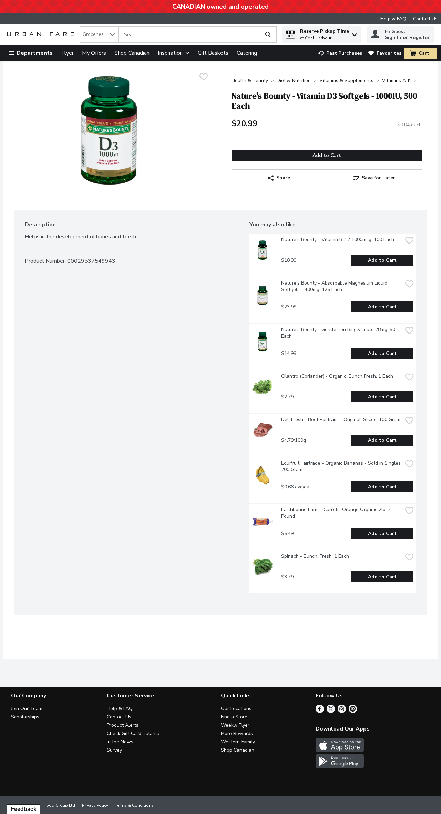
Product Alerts (123, 725)
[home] (42, 34)
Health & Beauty (250, 80)
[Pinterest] (353, 711)
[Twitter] (331, 711)
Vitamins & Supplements (346, 80)
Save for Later (378, 178)
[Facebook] (320, 711)
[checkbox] (203, 77)
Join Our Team (26, 708)
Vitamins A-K (396, 80)
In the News (120, 741)
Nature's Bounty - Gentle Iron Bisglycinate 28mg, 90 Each (339, 332)
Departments (35, 53)
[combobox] (99, 34)
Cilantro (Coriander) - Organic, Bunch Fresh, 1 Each (337, 376)
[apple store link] (340, 750)
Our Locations (236, 708)
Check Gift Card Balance (134, 733)
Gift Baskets (213, 53)
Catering (247, 53)
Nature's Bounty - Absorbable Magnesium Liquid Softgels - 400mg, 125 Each (335, 286)
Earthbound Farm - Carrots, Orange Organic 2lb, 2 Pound (336, 512)
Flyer (67, 53)
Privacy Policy (95, 805)
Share (283, 178)
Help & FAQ (393, 19)
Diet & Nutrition (294, 80)
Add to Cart (326, 155)
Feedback (24, 809)
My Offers (94, 53)
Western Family (238, 741)
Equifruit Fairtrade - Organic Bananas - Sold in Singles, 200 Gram (341, 466)
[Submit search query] (268, 34)
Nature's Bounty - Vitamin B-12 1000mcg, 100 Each (337, 239)
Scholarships (25, 717)
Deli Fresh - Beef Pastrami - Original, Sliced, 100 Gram (340, 419)
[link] (340, 53)
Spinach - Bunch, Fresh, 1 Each (315, 556)
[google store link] (340, 767)
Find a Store (234, 717)
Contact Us (425, 19)
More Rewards (237, 733)
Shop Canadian (132, 53)
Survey (114, 750)
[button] (354, 33)
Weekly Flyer (235, 725)
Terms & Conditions (134, 805)
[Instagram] (342, 711)
